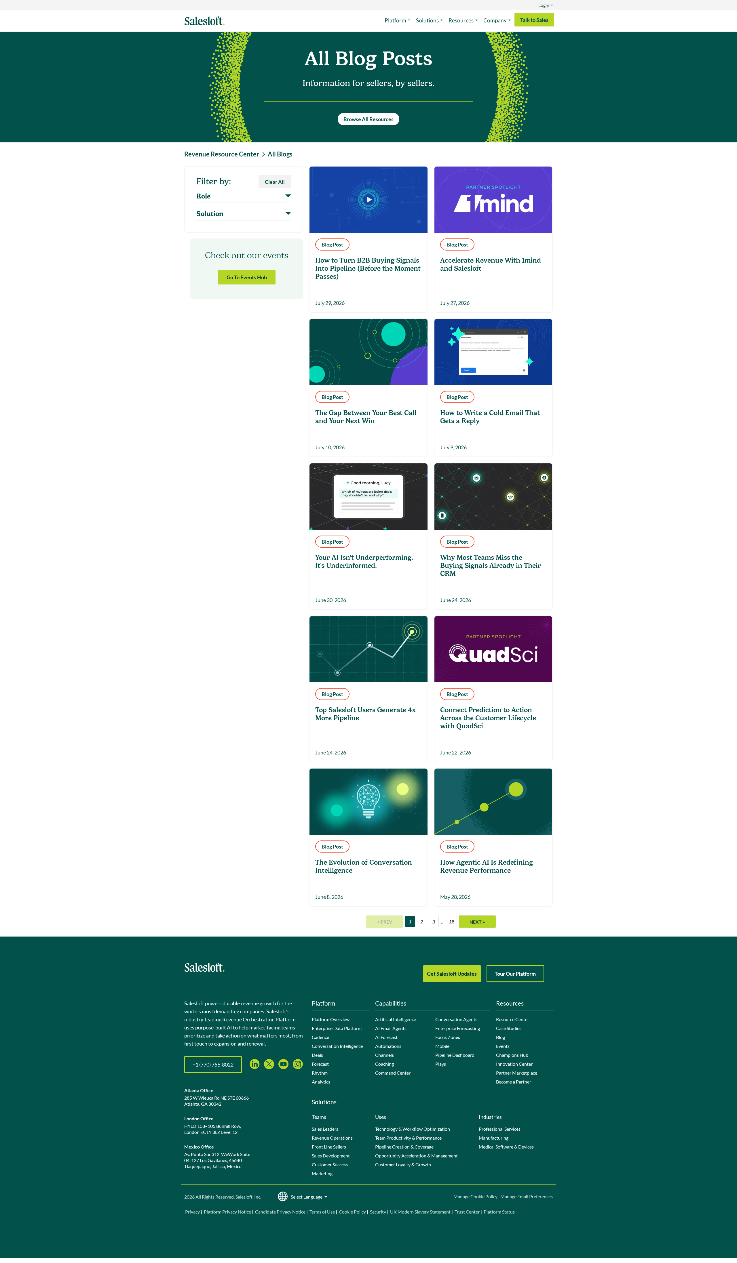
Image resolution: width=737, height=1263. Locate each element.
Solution (209, 214)
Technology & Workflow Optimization (412, 1129)
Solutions (427, 20)
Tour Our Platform (515, 973)
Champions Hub (512, 1055)
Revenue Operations (332, 1137)
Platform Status (499, 1211)
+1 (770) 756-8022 (213, 1064)
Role (203, 196)
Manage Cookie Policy (475, 1196)
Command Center (393, 1072)
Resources (461, 20)
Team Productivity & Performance (408, 1137)
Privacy (193, 1211)
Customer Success (330, 1164)
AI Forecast (386, 1037)
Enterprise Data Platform (337, 1028)
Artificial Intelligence (395, 1019)
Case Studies (508, 1028)
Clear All (275, 182)
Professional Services (500, 1129)
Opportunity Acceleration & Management (416, 1155)
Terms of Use (322, 1211)
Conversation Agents (456, 1019)
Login (543, 5)
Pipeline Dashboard (454, 1055)
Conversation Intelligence (337, 1046)
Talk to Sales (534, 20)
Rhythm (320, 1072)
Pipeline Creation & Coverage (404, 1146)
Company (495, 20)
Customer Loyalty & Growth (403, 1164)
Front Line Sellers (329, 1146)
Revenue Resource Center (221, 154)
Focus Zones (447, 1037)
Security (378, 1211)
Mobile (442, 1046)
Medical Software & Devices (506, 1146)
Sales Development (331, 1155)
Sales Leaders (325, 1129)
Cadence (320, 1037)
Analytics (321, 1081)
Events (503, 1046)
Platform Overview (330, 1019)
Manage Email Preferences (526, 1196)
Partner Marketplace (516, 1072)
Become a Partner (513, 1081)
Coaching (384, 1064)
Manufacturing (493, 1137)
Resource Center (512, 1019)
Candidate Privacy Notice (280, 1211)
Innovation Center (514, 1064)
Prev (384, 921)
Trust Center (467, 1211)
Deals (317, 1055)
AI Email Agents (391, 1028)
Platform (395, 20)
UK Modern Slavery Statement (420, 1211)
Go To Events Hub (247, 277)
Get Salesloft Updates (452, 973)
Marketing (322, 1173)
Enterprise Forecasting (457, 1028)
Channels (384, 1055)
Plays (440, 1064)
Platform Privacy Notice (227, 1211)
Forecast (320, 1064)
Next (477, 921)
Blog (500, 1037)
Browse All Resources (368, 119)
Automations (388, 1046)
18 (451, 921)
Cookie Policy (352, 1211)
